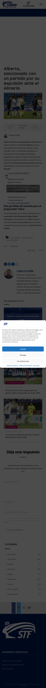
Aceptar (23, 349)
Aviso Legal (36, 365)
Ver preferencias (23, 361)
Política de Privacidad (25, 365)
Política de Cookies (12, 365)
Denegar (23, 355)
